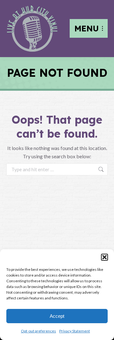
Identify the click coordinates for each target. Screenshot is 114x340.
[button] (104, 257)
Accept (57, 316)
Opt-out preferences (38, 331)
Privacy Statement (74, 331)
